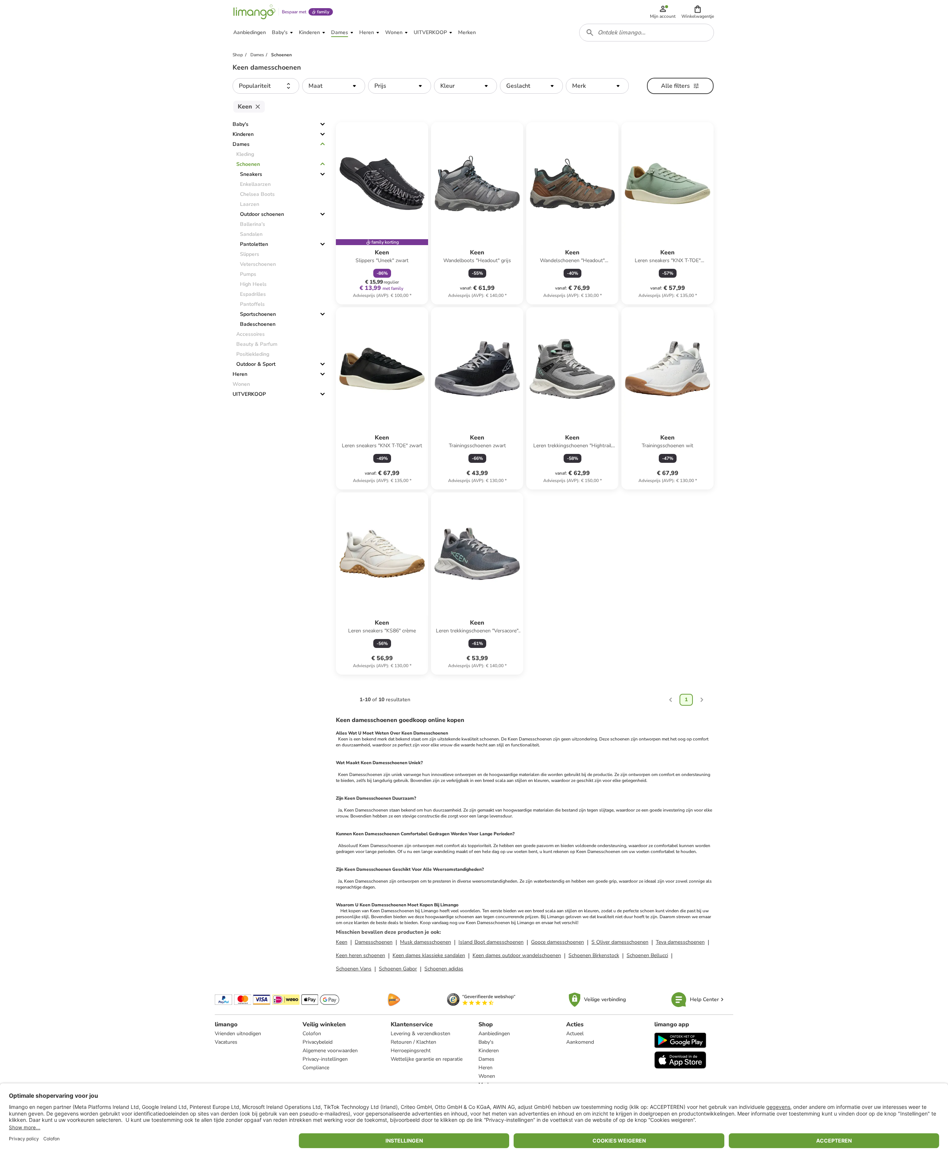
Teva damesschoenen (680, 942)
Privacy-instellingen (325, 1059)
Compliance (316, 1067)
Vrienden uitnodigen (238, 1033)
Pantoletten (254, 244)
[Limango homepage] (254, 12)
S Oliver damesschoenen (619, 942)
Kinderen (243, 134)
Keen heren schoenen (360, 955)
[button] (697, 12)
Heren (240, 374)
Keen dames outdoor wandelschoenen (517, 955)
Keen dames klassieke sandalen (429, 955)
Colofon (312, 1033)
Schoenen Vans (353, 968)
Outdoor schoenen (262, 214)
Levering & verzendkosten (420, 1033)
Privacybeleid (318, 1042)
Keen (341, 942)
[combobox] (646, 32)
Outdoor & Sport (256, 364)
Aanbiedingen (494, 1033)
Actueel (575, 1033)
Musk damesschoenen (425, 942)
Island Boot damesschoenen (491, 942)
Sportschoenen (258, 314)
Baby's (240, 124)
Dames (241, 144)
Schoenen (248, 164)
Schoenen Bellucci (647, 955)
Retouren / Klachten (413, 1042)
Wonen (486, 1076)
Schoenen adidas (443, 968)
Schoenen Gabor (398, 968)
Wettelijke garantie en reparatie (427, 1059)
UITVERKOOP (249, 394)
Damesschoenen (374, 942)
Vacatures (226, 1042)
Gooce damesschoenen (557, 942)
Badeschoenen (258, 324)
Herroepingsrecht (411, 1050)
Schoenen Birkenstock (593, 955)
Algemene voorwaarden (330, 1050)
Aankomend (580, 1042)
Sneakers (251, 174)
